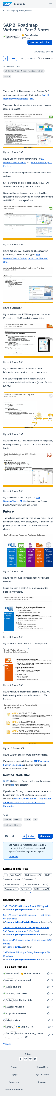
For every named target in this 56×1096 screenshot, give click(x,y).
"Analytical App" (10, 889)
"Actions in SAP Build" (12, 880)
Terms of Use (42, 1067)
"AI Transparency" (31, 884)
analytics (17, 819)
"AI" (44, 884)
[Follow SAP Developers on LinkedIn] (35, 1059)
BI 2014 (7, 781)
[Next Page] (30, 893)
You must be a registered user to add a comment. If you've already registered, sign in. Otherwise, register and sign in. (27, 848)
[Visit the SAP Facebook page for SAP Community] (21, 1059)
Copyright (14, 1074)
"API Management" (41, 889)
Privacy (14, 1067)
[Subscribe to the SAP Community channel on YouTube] (30, 1059)
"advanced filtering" (11, 884)
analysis (7, 819)
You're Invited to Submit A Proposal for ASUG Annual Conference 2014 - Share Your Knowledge (27, 802)
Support (42, 1082)
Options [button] (28, 47)
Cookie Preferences (14, 1089)
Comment (13, 856)
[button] (5, 58)
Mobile (7, 76)
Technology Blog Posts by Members (19, 11)
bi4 (35, 819)
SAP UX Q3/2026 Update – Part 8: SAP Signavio (26, 906)
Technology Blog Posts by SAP (20, 909)
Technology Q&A (13, 947)
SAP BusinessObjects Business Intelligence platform (23, 71)
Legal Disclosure (42, 1074)
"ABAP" (47, 875)
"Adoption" (29, 880)
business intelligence (12, 825)
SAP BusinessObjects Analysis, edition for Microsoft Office (25, 258)
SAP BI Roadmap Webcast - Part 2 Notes (26, 27)
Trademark (14, 1082)
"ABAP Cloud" (15, 875)
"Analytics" (25, 889)
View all (7, 1044)
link (12, 785)
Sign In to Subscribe (39, 42)
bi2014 (27, 819)
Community (19, 4)
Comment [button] (45, 836)
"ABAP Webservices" (32, 875)
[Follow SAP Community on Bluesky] (25, 1059)
